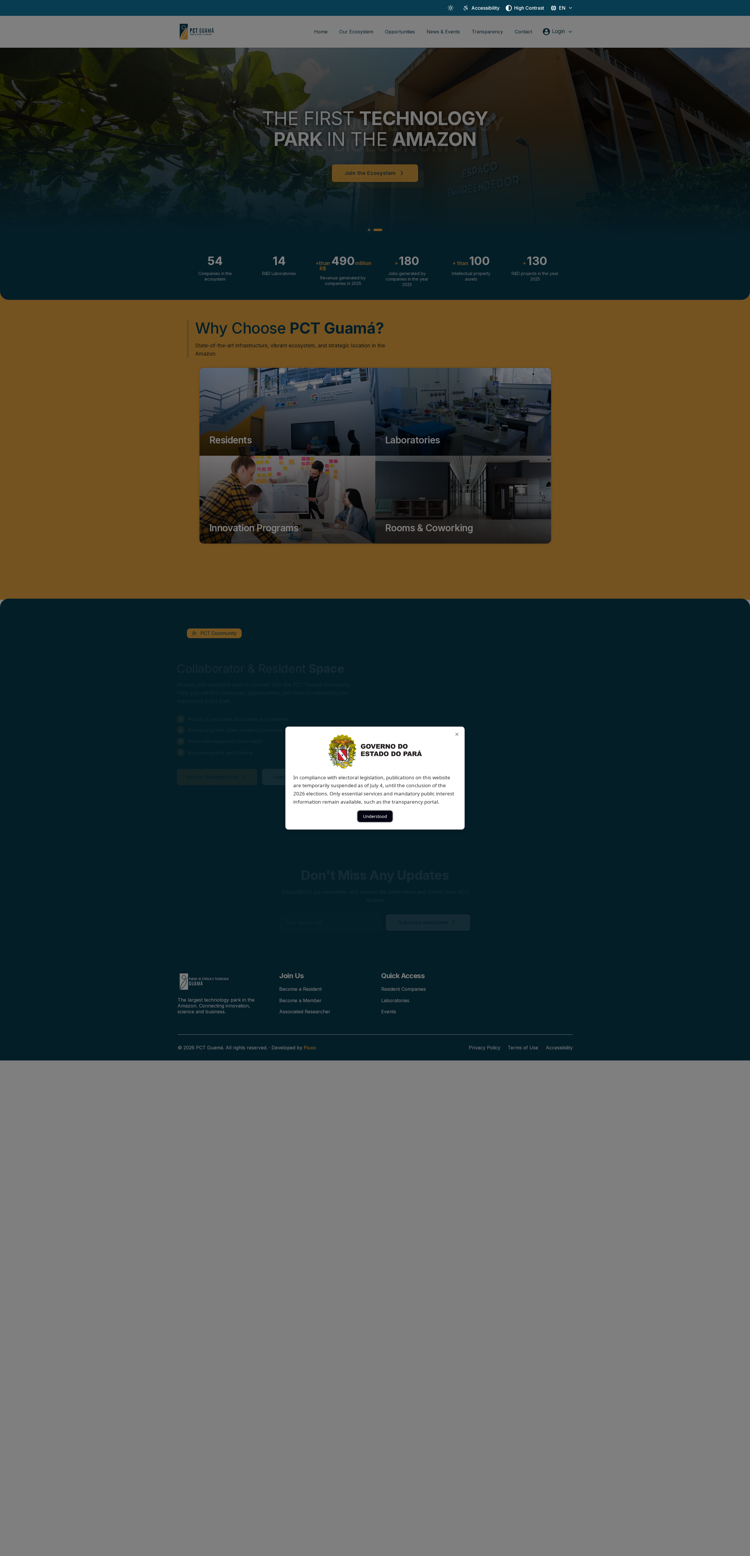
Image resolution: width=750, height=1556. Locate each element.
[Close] (456, 734)
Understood (375, 816)
